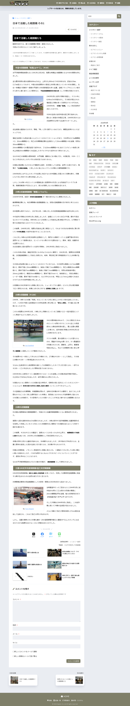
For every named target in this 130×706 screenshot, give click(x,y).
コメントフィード (95, 216)
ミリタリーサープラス (94, 180)
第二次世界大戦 (114, 191)
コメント (17, 599)
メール (16, 634)
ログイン (92, 208)
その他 (91, 113)
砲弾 (96, 191)
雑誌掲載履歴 (94, 73)
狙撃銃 (91, 191)
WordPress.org (95, 221)
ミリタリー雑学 (75, 542)
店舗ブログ (93, 86)
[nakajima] (28, 105)
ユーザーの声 (94, 82)
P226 (111, 160)
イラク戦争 (107, 167)
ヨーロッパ (106, 180)
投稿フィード (94, 212)
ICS (90, 160)
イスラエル (92, 167)
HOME (66, 696)
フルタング (92, 177)
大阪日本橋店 (95, 94)
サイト (15, 642)
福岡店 (101, 3)
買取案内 (67, 700)
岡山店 (82, 3)
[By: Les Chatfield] (28, 330)
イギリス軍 (115, 163)
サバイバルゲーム (93, 170)
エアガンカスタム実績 (98, 53)
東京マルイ (103, 187)
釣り (103, 194)
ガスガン (114, 167)
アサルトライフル (98, 163)
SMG (116, 160)
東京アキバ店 (63, 3)
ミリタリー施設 (96, 41)
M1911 (106, 160)
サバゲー (103, 170)
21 (108, 138)
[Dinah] (28, 495)
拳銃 (90, 187)
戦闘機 (78, 545)
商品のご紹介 (95, 65)
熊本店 (110, 3)
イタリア (99, 167)
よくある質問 (94, 78)
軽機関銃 (97, 194)
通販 (118, 3)
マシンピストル (112, 177)
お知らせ (92, 61)
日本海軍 (96, 187)
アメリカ (107, 163)
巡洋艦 (106, 184)
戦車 (111, 184)
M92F (100, 160)
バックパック (109, 173)
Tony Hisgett (29, 509)
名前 (15, 625)
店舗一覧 (58, 700)
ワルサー (91, 184)
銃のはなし (93, 45)
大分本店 (92, 3)
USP (90, 163)
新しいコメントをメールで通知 (25, 651)
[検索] (119, 16)
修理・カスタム (78, 700)
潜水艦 (116, 187)
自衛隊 (91, 194)
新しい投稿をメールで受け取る (25, 656)
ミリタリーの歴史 (97, 37)
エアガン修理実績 (97, 57)
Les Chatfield (29, 345)
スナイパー (110, 170)
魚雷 (115, 194)
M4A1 (95, 160)
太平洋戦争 (69, 545)
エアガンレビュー (97, 49)
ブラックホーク (101, 177)
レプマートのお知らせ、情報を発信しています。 (65, 8)
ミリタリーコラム (97, 34)
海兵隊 (110, 187)
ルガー (112, 180)
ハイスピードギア (99, 173)
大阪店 (73, 3)
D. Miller (29, 119)
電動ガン (109, 194)
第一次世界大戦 (104, 191)
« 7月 (103, 147)
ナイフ (91, 173)
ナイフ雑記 (93, 69)
